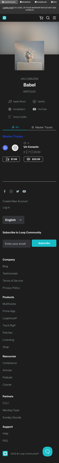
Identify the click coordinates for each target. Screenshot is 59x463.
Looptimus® (10, 318)
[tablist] (29, 127)
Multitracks (9, 303)
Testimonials (10, 273)
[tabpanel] (29, 151)
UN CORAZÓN (29, 78)
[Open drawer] (54, 18)
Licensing (8, 339)
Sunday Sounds (12, 417)
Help (5, 433)
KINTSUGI (29, 91)
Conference (10, 363)
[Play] (5, 147)
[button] (6, 147)
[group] (11, 159)
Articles (7, 370)
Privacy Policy (11, 287)
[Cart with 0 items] (41, 18)
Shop (6, 347)
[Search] (48, 18)
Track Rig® (9, 325)
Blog (5, 266)
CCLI (6, 403)
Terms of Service (13, 280)
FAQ (5, 440)
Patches (7, 332)
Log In (6, 207)
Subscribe (44, 243)
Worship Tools (11, 410)
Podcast (7, 377)
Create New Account (15, 201)
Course (7, 384)
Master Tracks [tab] (43, 127)
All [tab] (17, 127)
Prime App (9, 311)
